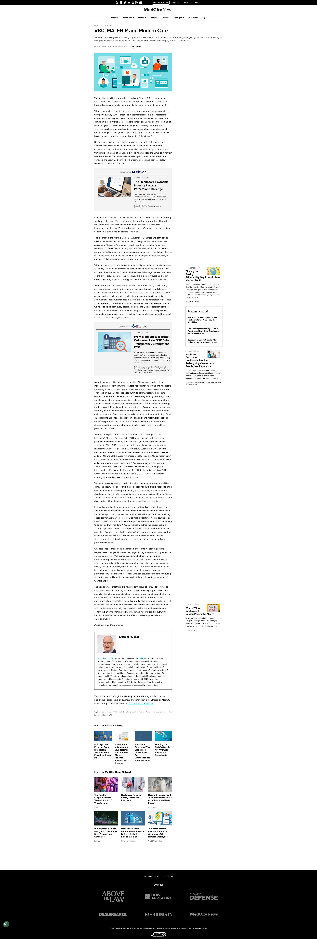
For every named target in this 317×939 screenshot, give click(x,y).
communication (106, 712)
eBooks (197, 2)
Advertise (148, 876)
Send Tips (176, 2)
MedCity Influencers (103, 26)
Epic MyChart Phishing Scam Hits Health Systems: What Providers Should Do (103, 751)
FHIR (115, 712)
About (158, 876)
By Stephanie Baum (192, 301)
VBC (110, 715)
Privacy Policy (201, 928)
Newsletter (168, 876)
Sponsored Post (141, 178)
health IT (121, 712)
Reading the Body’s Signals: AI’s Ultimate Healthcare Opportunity (163, 750)
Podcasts (153, 17)
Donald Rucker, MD (105, 658)
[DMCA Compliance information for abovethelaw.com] (158, 934)
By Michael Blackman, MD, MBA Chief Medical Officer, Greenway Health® (203, 383)
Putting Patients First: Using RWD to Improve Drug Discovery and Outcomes (106, 832)
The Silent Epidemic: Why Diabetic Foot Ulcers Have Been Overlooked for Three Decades (142, 752)
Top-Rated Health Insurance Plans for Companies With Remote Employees (158, 832)
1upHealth (142, 658)
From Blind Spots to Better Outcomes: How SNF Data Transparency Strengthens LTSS (152, 342)
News (113, 17)
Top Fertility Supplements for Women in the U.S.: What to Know (104, 799)
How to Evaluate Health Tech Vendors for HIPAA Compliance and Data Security (160, 799)
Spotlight (178, 17)
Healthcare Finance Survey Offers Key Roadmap (131, 797)
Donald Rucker (101, 46)
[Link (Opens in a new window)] (114, 187)
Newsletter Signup (161, 2)
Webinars (187, 2)
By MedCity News (191, 630)
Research (166, 17)
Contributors (127, 17)
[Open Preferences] (6, 924)
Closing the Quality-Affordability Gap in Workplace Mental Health (202, 275)
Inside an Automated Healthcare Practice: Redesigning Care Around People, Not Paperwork (200, 360)
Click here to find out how (141, 703)
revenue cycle (161, 712)
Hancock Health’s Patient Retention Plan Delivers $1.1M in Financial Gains (132, 832)
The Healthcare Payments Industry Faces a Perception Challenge (151, 185)
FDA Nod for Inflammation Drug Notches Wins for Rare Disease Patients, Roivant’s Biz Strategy (121, 754)
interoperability (132, 712)
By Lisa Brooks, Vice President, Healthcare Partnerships (148, 207)
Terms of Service (188, 928)
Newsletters (193, 17)
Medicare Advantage (147, 712)
